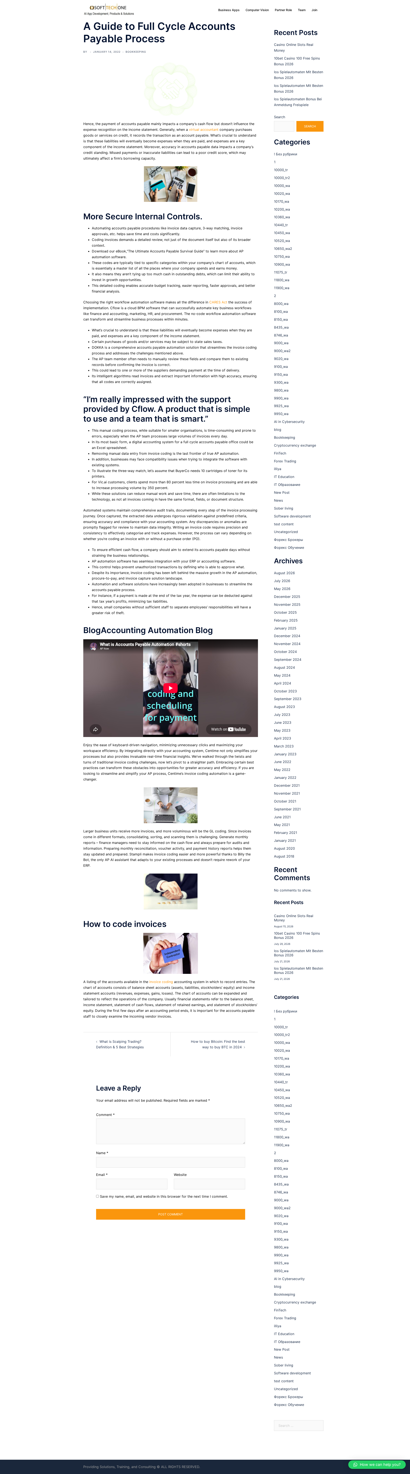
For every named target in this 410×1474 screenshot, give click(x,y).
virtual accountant (203, 129)
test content (284, 524)
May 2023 (282, 730)
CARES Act (218, 302)
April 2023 (282, 738)
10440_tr (281, 225)
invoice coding (161, 982)
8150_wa (281, 319)
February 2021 (285, 832)
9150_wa (281, 374)
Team (302, 10)
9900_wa (281, 398)
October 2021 (285, 801)
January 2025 (285, 628)
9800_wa (281, 390)
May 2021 (282, 825)
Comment (105, 1115)
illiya (277, 469)
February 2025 (286, 620)
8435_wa (281, 327)
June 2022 (282, 762)
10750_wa (282, 256)
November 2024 (287, 644)
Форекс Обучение (289, 547)
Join (314, 10)
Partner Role (283, 10)
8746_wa (281, 335)
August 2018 (284, 856)
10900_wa (282, 264)
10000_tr (281, 170)
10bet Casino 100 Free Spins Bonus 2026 (297, 935)
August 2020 (284, 848)
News (278, 500)
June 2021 (282, 817)
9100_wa (281, 366)
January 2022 (285, 777)
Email (102, 1174)
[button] (377, 1464)
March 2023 (284, 746)
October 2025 (285, 612)
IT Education (284, 477)
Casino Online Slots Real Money (293, 918)
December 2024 (287, 636)
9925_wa (281, 406)
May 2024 (282, 675)
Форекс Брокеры (288, 539)
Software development (292, 516)
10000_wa (282, 186)
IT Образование (287, 484)
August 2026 (284, 573)
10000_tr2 (282, 178)
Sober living (283, 508)
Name (102, 1153)
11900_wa (281, 288)
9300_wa (281, 382)
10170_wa (281, 201)
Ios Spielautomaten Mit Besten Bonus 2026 (298, 953)
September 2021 (287, 809)
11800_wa (281, 280)
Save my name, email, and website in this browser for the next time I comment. (164, 1196)
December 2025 (287, 596)
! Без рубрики (285, 154)
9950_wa (281, 414)
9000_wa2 (282, 351)
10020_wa (282, 193)
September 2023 (287, 699)
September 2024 (287, 659)
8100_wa (281, 311)
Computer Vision (257, 10)
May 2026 (282, 589)
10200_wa (282, 209)
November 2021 (287, 793)
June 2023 (282, 722)
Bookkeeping (136, 51)
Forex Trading (285, 461)
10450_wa (282, 233)
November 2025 (287, 604)
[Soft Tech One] (109, 9)
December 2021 (287, 785)
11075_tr (280, 272)
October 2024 (285, 652)
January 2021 (285, 840)
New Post (282, 492)
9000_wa (281, 343)
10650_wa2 (283, 248)
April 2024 (282, 683)
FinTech (280, 453)
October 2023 (285, 691)
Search (279, 117)
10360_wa (282, 217)
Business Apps (229, 10)
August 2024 (284, 667)
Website (180, 1174)
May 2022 (282, 770)
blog (277, 429)
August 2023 (284, 707)
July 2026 (282, 581)
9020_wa (281, 359)
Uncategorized (286, 532)
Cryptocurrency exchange (295, 445)
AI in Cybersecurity (289, 421)
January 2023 (285, 754)
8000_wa (281, 304)
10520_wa (282, 241)
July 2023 (282, 714)
